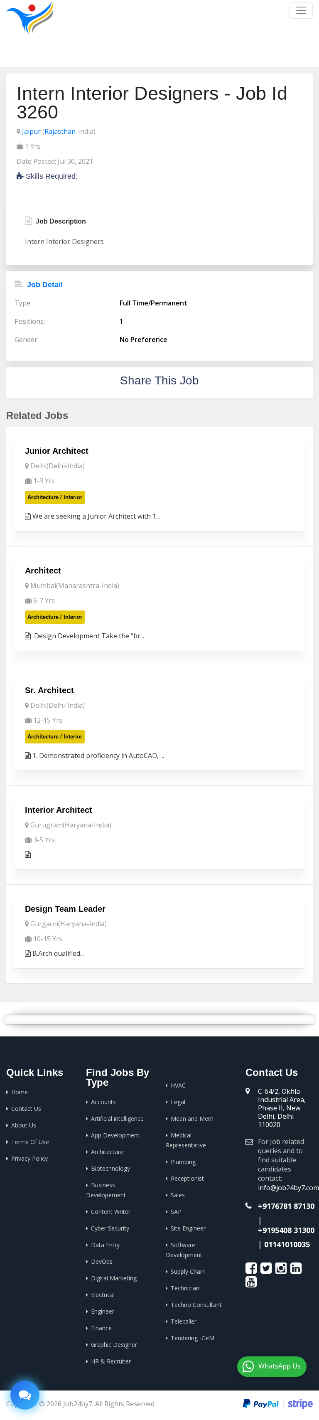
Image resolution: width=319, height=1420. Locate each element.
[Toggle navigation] (301, 10)
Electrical (103, 1295)
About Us (23, 1125)
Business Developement (106, 1190)
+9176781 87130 (286, 1206)
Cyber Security (110, 1228)
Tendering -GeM (192, 1338)
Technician (185, 1288)
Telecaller (183, 1321)
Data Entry (105, 1245)
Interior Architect (58, 810)
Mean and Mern (192, 1118)
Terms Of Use (30, 1142)
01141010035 (287, 1244)
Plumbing (183, 1162)
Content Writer (110, 1212)
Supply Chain (188, 1271)
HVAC (178, 1085)
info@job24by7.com (288, 1187)
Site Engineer (188, 1228)
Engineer (102, 1311)
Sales (178, 1195)
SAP (176, 1212)
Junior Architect (56, 450)
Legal (178, 1102)
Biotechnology (110, 1168)
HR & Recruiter (111, 1361)
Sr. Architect (49, 690)
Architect (43, 570)
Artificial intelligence (117, 1118)
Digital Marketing (114, 1278)
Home (220, 54)
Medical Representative (186, 1140)
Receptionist (187, 1178)
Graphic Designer (114, 1345)
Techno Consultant (196, 1305)
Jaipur (31, 131)
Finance (101, 1328)
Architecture (107, 1152)
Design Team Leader (65, 908)
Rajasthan (60, 131)
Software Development (184, 1250)
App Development (115, 1135)
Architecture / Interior (54, 497)
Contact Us (26, 1108)
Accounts (103, 1102)
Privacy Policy (29, 1158)
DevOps (102, 1261)
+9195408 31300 (286, 1230)
